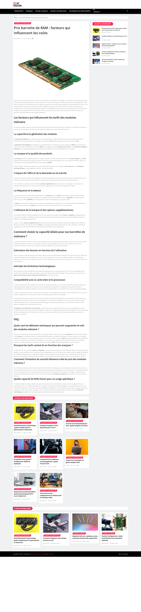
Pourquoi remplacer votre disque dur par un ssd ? (49, 426)
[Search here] (127, 11)
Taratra (68, 465)
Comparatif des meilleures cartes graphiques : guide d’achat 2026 (49, 461)
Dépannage (29, 11)
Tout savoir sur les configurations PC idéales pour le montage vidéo (50, 495)
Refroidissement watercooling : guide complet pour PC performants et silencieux (25, 427)
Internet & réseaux (41, 11)
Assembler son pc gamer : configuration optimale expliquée (23, 461)
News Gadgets (42, 554)
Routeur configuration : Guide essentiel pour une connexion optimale (112, 538)
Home (15, 17)
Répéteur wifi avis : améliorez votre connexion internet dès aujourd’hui (85, 537)
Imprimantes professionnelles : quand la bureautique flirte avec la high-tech (25, 494)
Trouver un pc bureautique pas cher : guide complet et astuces (77, 425)
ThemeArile (51, 554)
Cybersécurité (18, 11)
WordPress (34, 554)
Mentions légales (123, 554)
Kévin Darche (17, 38)
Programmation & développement (80, 11)
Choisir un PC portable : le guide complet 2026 (75, 461)
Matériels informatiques (58, 11)
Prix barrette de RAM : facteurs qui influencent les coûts (33, 17)
